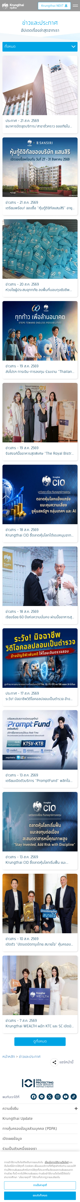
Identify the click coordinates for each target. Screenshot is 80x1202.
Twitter (50, 1097)
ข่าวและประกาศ (29, 1056)
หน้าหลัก (8, 1056)
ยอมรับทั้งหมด (40, 1195)
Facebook (34, 1097)
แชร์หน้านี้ (66, 1062)
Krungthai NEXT (52, 6)
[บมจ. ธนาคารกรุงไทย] (12, 5)
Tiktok (74, 1097)
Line (42, 1097)
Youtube (66, 1097)
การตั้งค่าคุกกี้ (40, 1185)
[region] (40, 1176)
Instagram (58, 1097)
